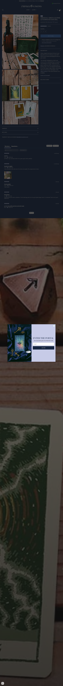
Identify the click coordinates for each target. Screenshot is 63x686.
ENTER (43, 347)
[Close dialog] (54, 326)
